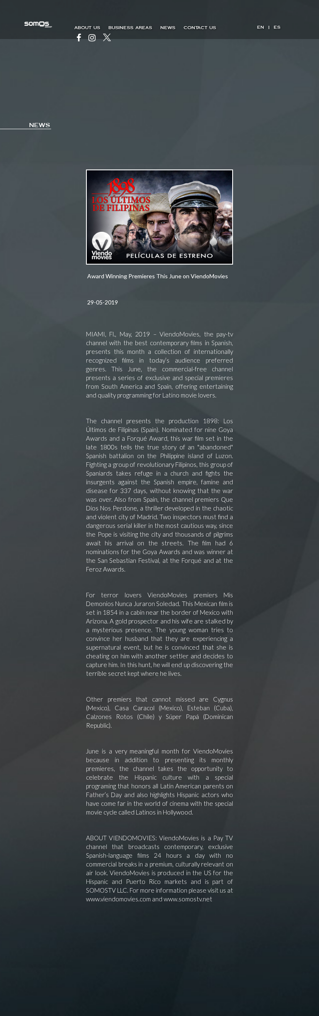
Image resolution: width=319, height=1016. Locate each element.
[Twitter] (107, 38)
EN (260, 27)
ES (277, 27)
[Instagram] (92, 38)
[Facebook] (78, 38)
